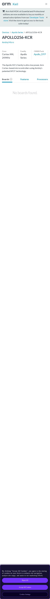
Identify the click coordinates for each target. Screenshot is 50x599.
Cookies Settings (25, 594)
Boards (6, 79)
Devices (5, 32)
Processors (42, 79)
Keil (15, 4)
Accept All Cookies (25, 587)
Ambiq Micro (8, 42)
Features (24, 79)
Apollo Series (17, 32)
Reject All (25, 580)
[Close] (46, 568)
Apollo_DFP (40, 54)
